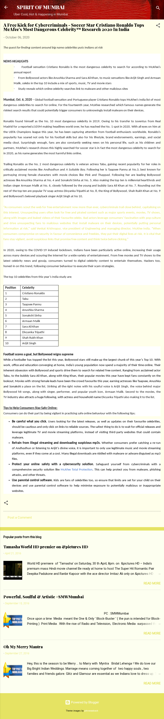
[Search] (158, 8)
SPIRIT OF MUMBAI (41, 7)
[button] (158, 26)
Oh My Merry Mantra (23, 646)
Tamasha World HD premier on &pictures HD (45, 546)
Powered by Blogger (84, 702)
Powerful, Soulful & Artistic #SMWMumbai (43, 596)
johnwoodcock (91, 710)
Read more (152, 583)
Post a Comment (20, 517)
